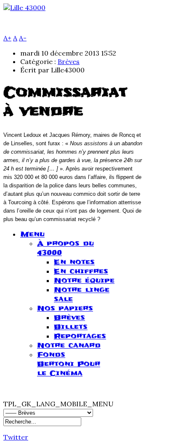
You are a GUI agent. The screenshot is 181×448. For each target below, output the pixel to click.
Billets (71, 326)
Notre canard (69, 345)
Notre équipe (84, 280)
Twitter (15, 437)
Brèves (69, 61)
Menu (32, 234)
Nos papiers (65, 308)
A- (23, 38)
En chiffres (81, 271)
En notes (74, 262)
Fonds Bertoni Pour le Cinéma (68, 364)
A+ (7, 38)
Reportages (80, 336)
